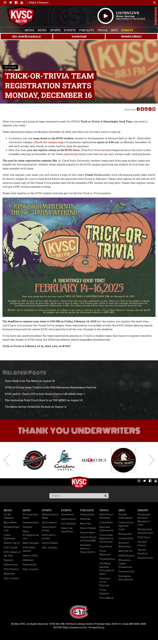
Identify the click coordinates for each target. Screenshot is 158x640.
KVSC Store (72, 150)
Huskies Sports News (50, 516)
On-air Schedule (26, 36)
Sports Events (49, 522)
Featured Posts (31, 522)
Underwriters (145, 557)
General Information (125, 516)
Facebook (16, 2)
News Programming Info (31, 535)
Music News (10, 522)
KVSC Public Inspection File (71, 627)
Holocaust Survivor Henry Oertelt (88, 548)
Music (29, 30)
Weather (27, 526)
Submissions (11, 564)
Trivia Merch (106, 597)
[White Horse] (123, 460)
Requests (8, 560)
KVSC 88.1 (21, 16)
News (42, 30)
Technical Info (126, 571)
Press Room (105, 546)
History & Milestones (124, 544)
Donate (127, 30)
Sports (55, 30)
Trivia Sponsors (104, 591)
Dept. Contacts (11, 578)
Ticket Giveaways (9, 536)
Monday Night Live (11, 528)
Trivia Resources (104, 552)
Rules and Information (106, 528)
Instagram (4, 2)
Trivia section (101, 150)
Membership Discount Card (145, 531)
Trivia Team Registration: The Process (106, 538)
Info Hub (79, 36)
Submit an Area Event (67, 530)
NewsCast (28, 560)
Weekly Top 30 (12, 542)
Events (70, 30)
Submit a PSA (30, 555)
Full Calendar (68, 523)
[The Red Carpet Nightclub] (34, 460)
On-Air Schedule (9, 516)
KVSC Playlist (11, 569)
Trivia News (106, 522)
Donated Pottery (142, 543)
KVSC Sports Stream (49, 536)
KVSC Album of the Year (12, 553)
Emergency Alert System (125, 578)
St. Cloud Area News (30, 516)
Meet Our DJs (125, 550)
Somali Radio (87, 532)
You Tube (21, 2)
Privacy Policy (96, 627)
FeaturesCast (30, 564)
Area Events (67, 514)
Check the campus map (49, 142)
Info (114, 30)
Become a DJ (125, 533)
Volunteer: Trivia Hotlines (105, 582)
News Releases (31, 542)
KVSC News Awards (29, 549)
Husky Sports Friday (49, 528)
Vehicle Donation (143, 551)
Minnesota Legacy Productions (125, 563)
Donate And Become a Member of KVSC (144, 519)
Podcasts (86, 30)
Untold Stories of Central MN (88, 539)
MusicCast (9, 573)
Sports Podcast (50, 542)
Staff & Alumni (126, 555)
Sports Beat (131, 36)
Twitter (10, 2)
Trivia (102, 30)
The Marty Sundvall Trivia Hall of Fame (106, 568)
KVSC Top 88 (10, 547)
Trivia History (107, 558)
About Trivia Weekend (106, 516)
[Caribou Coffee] (64, 460)
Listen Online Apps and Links (126, 526)
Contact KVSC (125, 538)
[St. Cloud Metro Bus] (94, 460)
